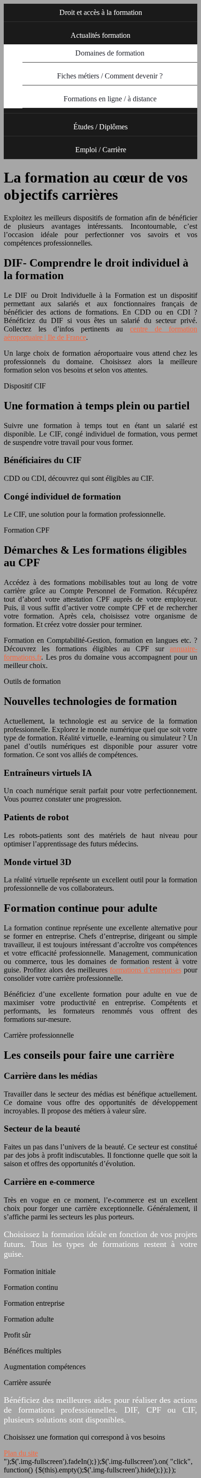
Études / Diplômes (100, 127)
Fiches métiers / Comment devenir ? (110, 76)
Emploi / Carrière (100, 150)
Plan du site (21, 1453)
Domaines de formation (109, 53)
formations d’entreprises (145, 970)
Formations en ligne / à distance (110, 99)
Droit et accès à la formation (100, 12)
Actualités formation (100, 35)
